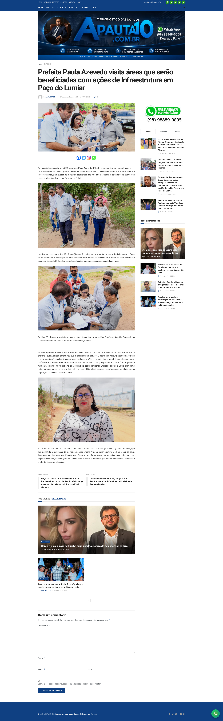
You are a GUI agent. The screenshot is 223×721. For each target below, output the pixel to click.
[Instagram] (89, 158)
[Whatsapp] (94, 158)
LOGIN (79, 2)
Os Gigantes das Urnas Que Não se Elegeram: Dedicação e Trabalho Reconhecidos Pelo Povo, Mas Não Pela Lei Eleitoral (171, 144)
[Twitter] (84, 158)
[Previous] (84, 600)
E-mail (41, 669)
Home (40, 64)
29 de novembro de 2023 (69, 97)
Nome (41, 658)
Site (90, 669)
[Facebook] (79, 158)
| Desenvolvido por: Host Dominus (85, 714)
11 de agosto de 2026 (167, 291)
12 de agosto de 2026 (59, 591)
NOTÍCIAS (47, 2)
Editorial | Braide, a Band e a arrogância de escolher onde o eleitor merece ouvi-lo (171, 285)
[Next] (89, 600)
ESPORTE (55, 2)
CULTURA (72, 2)
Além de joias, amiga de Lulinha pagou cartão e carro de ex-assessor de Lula (84, 546)
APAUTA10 (50, 97)
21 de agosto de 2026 (61, 550)
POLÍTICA (64, 2)
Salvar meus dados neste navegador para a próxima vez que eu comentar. (69, 684)
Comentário (44, 625)
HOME (40, 2)
